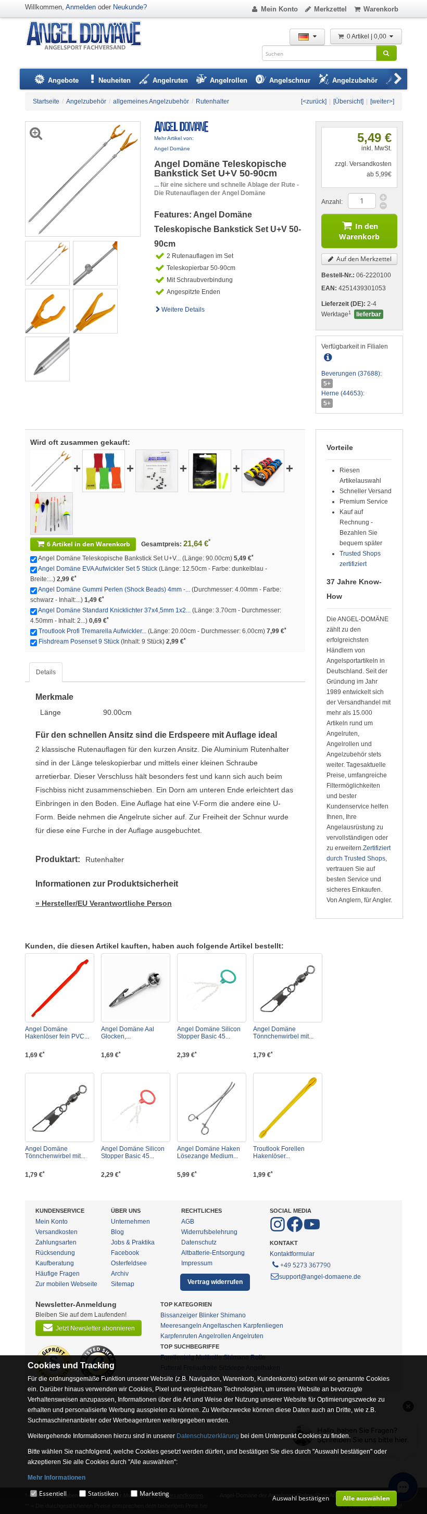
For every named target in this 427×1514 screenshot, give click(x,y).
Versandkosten (56, 1232)
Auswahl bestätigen (300, 1498)
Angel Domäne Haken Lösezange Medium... (208, 1152)
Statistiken (103, 1493)
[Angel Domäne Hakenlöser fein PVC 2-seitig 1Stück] (59, 987)
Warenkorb (380, 9)
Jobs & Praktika (133, 1242)
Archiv (120, 1273)
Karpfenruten (178, 1336)
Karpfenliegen (263, 1325)
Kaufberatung (54, 1263)
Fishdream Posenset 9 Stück (79, 641)
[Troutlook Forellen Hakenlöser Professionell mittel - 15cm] (287, 1107)
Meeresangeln (181, 1325)
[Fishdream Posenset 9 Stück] (51, 513)
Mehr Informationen (56, 1477)
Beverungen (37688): (351, 373)
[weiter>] (382, 101)
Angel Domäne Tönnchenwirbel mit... (283, 1032)
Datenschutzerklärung (208, 1436)
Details (46, 672)
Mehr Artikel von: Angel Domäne (174, 143)
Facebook (125, 1252)
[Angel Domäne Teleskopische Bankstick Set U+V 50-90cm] (47, 262)
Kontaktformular (292, 1254)
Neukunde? (130, 7)
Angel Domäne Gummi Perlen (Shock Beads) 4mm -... (114, 589)
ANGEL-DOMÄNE (89, 36)
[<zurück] (313, 101)
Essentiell (53, 1493)
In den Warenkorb (359, 231)
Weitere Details (183, 309)
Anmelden (81, 7)
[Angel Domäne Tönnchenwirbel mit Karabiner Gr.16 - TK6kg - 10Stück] (59, 1107)
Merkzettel (330, 9)
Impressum (196, 1263)
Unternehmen (130, 1221)
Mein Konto (279, 9)
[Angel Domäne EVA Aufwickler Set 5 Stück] (103, 470)
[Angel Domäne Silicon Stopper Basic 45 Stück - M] (135, 1107)
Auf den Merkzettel (363, 258)
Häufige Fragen (57, 1273)
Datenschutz (199, 1242)
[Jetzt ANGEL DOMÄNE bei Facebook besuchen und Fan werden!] (278, 1230)
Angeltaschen (222, 1325)
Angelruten (247, 1336)
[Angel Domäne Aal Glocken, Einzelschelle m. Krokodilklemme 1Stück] (135, 987)
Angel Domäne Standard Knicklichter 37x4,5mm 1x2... (114, 610)
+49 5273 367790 (305, 1265)
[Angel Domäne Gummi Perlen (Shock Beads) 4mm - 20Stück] (156, 470)
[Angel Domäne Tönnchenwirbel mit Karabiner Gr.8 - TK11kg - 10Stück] (287, 987)
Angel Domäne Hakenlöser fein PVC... (57, 1032)
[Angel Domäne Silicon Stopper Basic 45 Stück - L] (211, 987)
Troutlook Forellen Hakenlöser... (279, 1152)
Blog (117, 1232)
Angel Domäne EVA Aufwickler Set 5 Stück (97, 568)
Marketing (154, 1493)
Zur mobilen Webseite (66, 1284)
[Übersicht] (348, 101)
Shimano (233, 1315)
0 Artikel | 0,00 (367, 36)
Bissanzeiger (178, 1315)
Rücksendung (55, 1252)
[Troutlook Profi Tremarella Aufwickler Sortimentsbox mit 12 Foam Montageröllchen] (263, 470)
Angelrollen (214, 1336)
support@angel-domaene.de (320, 1276)
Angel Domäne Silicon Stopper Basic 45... (209, 1032)
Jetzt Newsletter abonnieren (95, 1328)
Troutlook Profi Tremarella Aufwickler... (92, 631)
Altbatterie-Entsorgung (213, 1252)
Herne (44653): (343, 393)
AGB (187, 1221)
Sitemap (122, 1284)
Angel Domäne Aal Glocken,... (127, 1032)
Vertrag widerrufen (215, 1282)
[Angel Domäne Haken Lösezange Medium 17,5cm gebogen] (211, 1107)
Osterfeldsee (129, 1263)
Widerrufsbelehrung (209, 1232)
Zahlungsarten (56, 1242)
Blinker (209, 1315)
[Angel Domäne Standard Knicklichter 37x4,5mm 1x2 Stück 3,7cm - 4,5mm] (210, 470)
